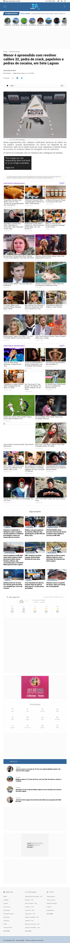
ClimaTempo (60, 597)
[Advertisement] (35, 645)
